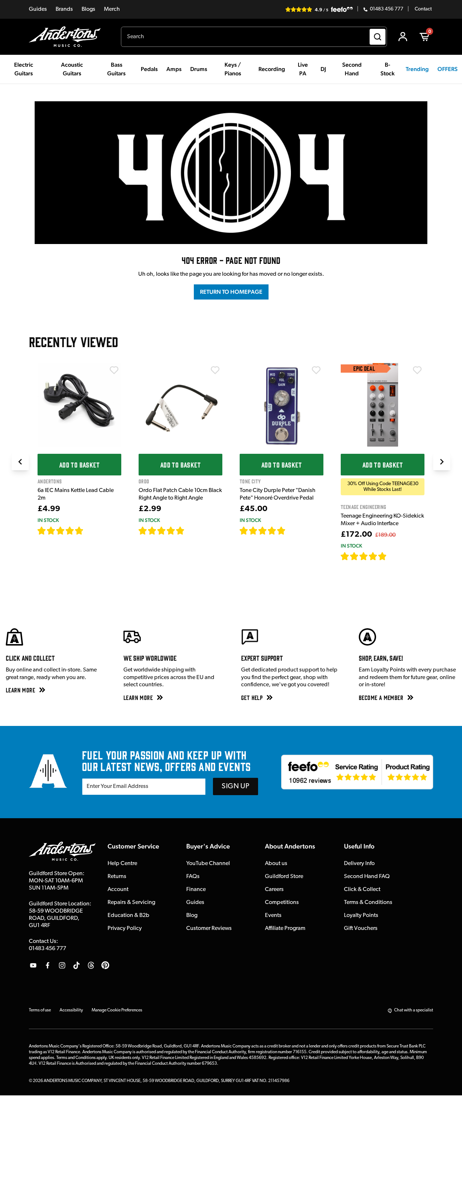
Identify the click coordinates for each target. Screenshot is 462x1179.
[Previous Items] (20, 461)
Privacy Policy (125, 928)
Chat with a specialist (413, 1010)
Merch (112, 9)
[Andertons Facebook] (47, 965)
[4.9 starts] (364, 556)
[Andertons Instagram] (62, 965)
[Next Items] (441, 461)
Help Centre (122, 863)
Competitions (282, 902)
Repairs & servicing (131, 902)
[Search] (377, 37)
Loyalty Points (361, 915)
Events (273, 915)
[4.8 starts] (162, 530)
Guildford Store (284, 876)
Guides (38, 9)
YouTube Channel (208, 863)
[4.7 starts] (61, 530)
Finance (196, 889)
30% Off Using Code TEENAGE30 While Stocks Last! (382, 486)
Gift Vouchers (361, 928)
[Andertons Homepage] (67, 37)
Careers (274, 889)
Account (118, 889)
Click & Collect (362, 889)
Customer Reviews (209, 928)
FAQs (193, 876)
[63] (191, 530)
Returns (117, 876)
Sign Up (235, 786)
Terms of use (40, 1010)
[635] (92, 530)
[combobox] (254, 37)
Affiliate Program (285, 928)
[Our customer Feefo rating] (357, 772)
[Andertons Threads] (91, 965)
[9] (391, 556)
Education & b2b (128, 915)
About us (276, 863)
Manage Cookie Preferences (117, 1010)
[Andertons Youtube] (33, 965)
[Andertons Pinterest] (105, 965)
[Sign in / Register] (403, 37)
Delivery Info (359, 863)
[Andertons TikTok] (76, 965)
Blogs (88, 9)
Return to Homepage (231, 291)
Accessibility (71, 1010)
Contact (423, 9)
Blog (191, 915)
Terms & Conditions (368, 902)
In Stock (48, 520)
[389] (294, 530)
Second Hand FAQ (367, 876)
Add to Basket (79, 465)
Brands (64, 9)
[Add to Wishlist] (114, 370)
